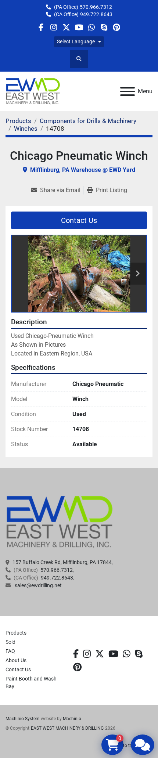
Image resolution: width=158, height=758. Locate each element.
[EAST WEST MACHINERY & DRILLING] (60, 522)
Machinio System (23, 718)
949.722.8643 (96, 14)
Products (16, 633)
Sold (10, 642)
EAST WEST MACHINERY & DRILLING (67, 728)
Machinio (72, 718)
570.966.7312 (96, 7)
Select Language (76, 41)
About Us (16, 660)
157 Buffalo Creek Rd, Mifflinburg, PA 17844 (62, 562)
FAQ (10, 651)
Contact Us (79, 220)
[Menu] (127, 91)
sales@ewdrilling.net (38, 585)
